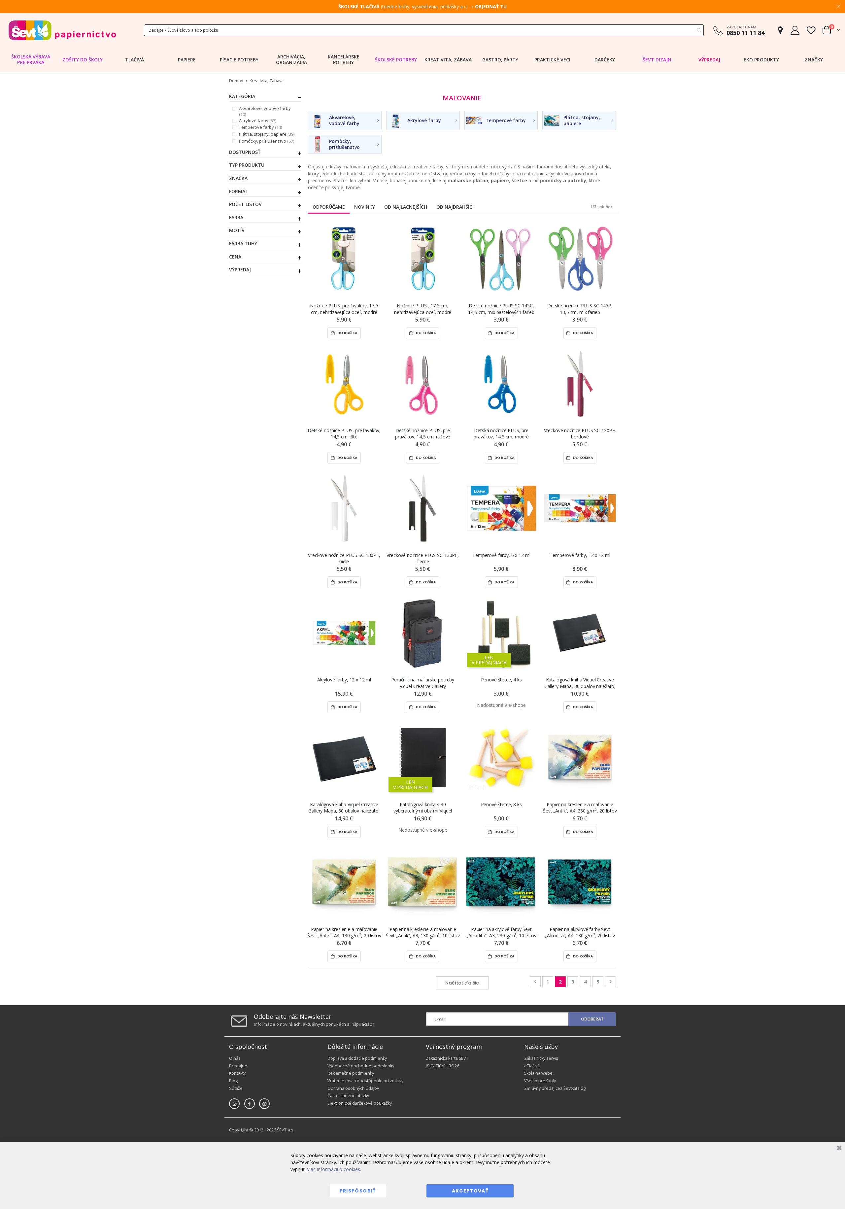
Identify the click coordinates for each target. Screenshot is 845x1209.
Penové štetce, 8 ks (501, 804)
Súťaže (236, 1088)
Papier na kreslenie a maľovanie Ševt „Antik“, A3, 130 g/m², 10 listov (423, 932)
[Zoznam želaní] (811, 30)
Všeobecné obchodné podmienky (360, 1066)
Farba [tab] (236, 218)
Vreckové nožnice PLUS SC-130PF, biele (344, 558)
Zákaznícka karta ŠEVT (447, 1058)
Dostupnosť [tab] (244, 152)
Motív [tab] (237, 230)
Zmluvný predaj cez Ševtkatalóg (555, 1088)
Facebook (249, 1103)
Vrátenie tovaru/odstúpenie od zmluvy (365, 1081)
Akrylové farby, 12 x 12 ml (344, 679)
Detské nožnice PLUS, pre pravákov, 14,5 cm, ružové (423, 433)
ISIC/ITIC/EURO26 (442, 1066)
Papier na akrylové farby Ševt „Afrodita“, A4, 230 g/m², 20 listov (580, 932)
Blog (233, 1081)
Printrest (264, 1103)
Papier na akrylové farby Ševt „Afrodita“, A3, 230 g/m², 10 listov (501, 932)
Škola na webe (538, 1073)
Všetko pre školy (540, 1081)
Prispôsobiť (358, 1191)
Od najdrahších (456, 207)
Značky (814, 59)
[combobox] (424, 30)
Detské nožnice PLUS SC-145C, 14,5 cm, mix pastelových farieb (501, 308)
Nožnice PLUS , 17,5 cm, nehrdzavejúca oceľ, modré (423, 308)
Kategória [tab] (242, 96)
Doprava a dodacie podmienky (357, 1058)
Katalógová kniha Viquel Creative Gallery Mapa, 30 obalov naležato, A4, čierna (580, 682)
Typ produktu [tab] (246, 165)
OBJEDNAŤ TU (491, 6)
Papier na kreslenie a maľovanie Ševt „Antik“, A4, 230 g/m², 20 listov (580, 807)
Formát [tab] (239, 191)
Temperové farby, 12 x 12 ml (580, 555)
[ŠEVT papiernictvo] (62, 30)
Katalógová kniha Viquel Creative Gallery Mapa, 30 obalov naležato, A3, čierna (344, 807)
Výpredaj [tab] (240, 270)
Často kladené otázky (348, 1095)
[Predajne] (780, 30)
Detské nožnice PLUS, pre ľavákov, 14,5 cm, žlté (344, 433)
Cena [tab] (235, 257)
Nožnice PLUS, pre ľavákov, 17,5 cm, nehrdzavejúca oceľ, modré (344, 308)
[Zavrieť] (838, 1149)
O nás (235, 1058)
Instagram (234, 1103)
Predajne (238, 1066)
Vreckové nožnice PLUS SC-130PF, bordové (580, 433)
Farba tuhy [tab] (243, 244)
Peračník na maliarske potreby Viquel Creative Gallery (422, 682)
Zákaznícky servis (541, 1058)
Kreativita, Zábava (267, 81)
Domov (236, 81)
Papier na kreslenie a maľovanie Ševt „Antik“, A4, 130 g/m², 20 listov (344, 932)
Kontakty (237, 1073)
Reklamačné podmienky (350, 1073)
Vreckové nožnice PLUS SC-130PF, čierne (423, 558)
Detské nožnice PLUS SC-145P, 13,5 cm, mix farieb (580, 308)
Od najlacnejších (405, 207)
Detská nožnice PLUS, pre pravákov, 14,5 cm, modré (501, 433)
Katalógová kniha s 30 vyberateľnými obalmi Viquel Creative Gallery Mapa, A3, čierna (422, 807)
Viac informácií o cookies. (334, 1169)
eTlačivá (532, 1066)
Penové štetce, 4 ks (501, 679)
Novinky (364, 207)
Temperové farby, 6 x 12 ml (501, 555)
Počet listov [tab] (245, 204)
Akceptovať (470, 1191)
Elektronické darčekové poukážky (359, 1103)
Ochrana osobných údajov (353, 1088)
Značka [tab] (238, 178)
